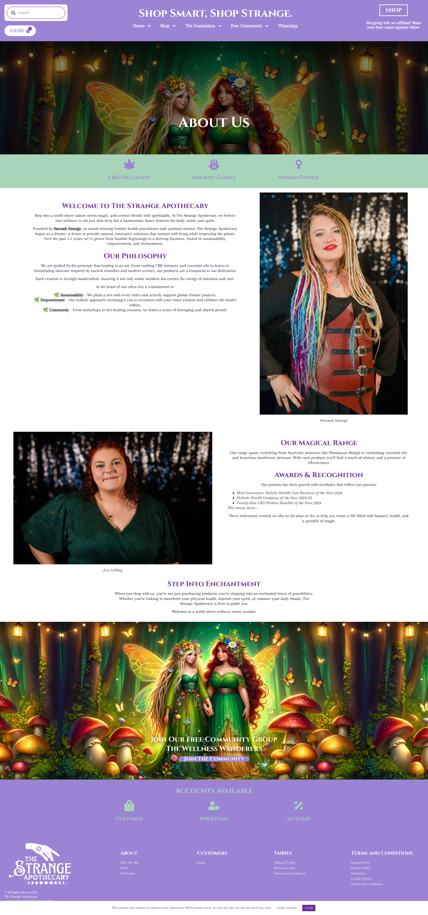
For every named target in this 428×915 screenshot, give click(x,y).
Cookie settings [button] (287, 907)
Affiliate (299, 818)
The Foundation (200, 25)
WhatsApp (288, 25)
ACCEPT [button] (309, 908)
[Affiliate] (298, 805)
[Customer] (129, 805)
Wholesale (214, 818)
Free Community (246, 25)
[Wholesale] (214, 805)
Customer (129, 818)
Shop (165, 25)
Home (138, 25)
